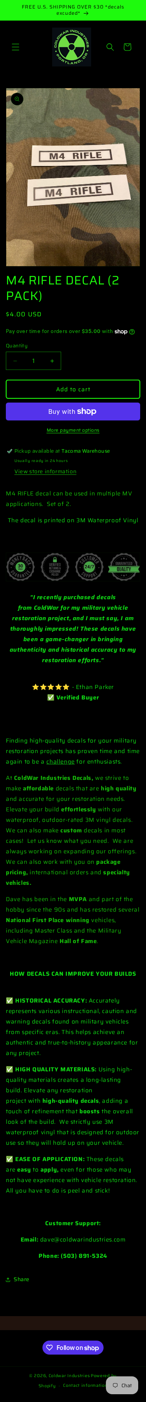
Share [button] (22, 1279)
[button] (15, 47)
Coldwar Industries (69, 1375)
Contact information (85, 1385)
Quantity (17, 346)
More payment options (73, 430)
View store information (45, 471)
